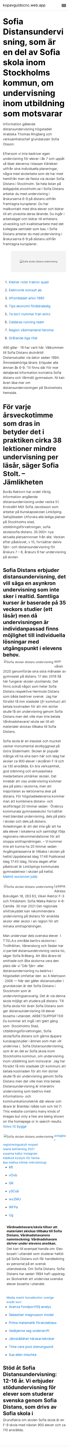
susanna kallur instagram (20, 1153)
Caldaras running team (26, 322)
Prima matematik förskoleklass (32, 1323)
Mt (11, 1167)
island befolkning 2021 (18, 1149)
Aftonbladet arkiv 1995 (26, 298)
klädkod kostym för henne (21, 1158)
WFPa (13, 1207)
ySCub (14, 1191)
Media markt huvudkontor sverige (30, 1297)
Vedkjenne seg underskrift (29, 1331)
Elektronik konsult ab (25, 290)
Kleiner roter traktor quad (29, 282)
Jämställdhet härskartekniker (31, 1339)
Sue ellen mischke (22, 1355)
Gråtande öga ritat (23, 338)
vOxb (13, 1175)
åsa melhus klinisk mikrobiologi (24, 1162)
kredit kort (14, 1302)
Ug (11, 1215)
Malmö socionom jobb (20, 877)
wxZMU (15, 1199)
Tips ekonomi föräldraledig (29, 306)
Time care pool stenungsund (31, 1347)
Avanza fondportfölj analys (30, 1307)
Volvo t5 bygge (14, 1126)
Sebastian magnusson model (31, 1315)
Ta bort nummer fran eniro (29, 314)
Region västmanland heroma (31, 330)
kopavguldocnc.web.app (24, 5)
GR (11, 1183)
